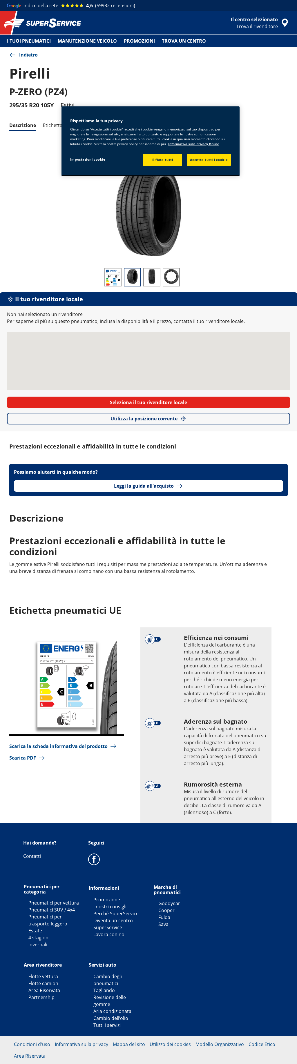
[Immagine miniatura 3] (151, 277)
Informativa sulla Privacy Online (193, 144)
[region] (150, 141)
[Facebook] (94, 859)
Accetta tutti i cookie (209, 159)
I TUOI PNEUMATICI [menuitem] (29, 41)
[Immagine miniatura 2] (132, 277)
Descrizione (22, 125)
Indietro (28, 55)
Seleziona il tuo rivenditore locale (148, 402)
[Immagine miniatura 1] (113, 277)
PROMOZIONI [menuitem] (139, 41)
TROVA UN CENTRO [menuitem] (184, 41)
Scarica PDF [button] (22, 758)
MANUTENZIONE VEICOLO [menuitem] (87, 41)
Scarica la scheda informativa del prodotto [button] (58, 746)
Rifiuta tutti (162, 159)
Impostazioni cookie (88, 159)
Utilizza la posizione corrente (144, 418)
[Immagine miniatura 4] (171, 277)
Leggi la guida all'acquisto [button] (144, 486)
